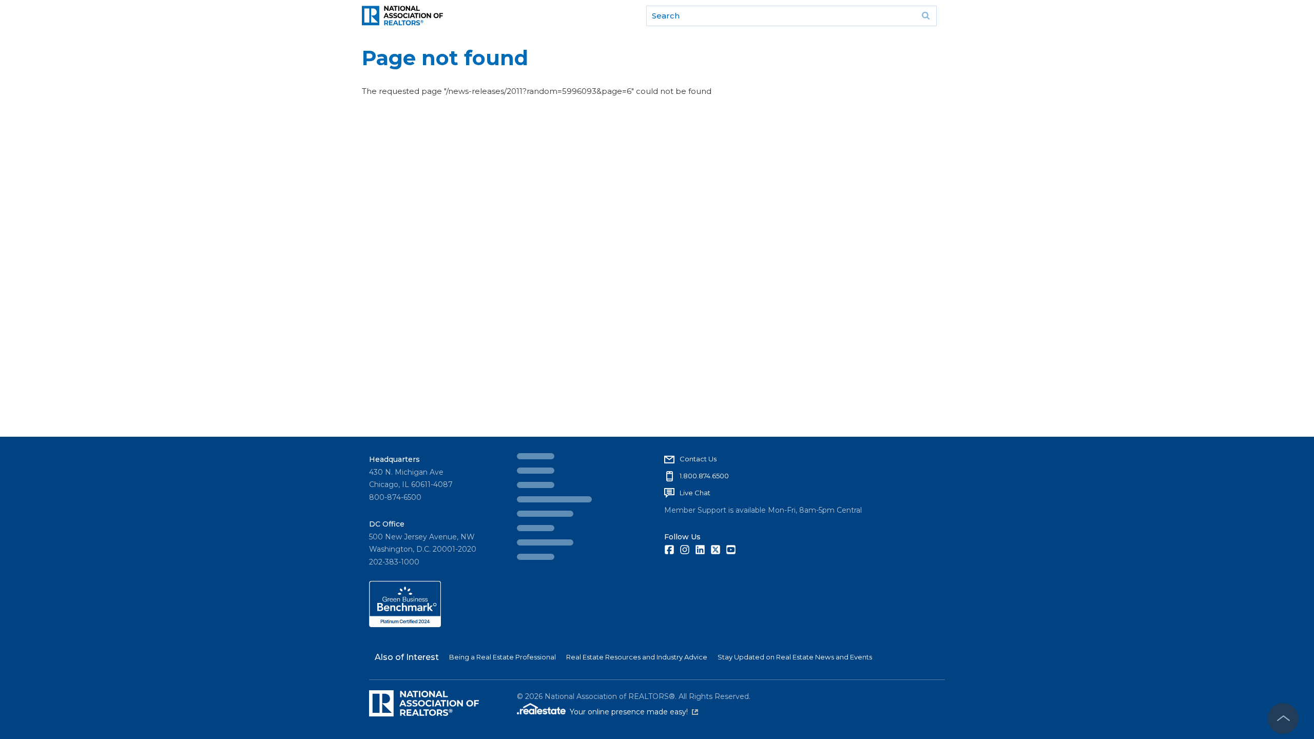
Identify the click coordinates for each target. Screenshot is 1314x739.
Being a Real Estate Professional (502, 657)
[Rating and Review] (405, 624)
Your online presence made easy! (634, 711)
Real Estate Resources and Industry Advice (636, 657)
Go (925, 16)
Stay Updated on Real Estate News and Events (795, 657)
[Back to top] (1283, 718)
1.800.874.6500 (557, 476)
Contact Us (550, 459)
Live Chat (547, 493)
